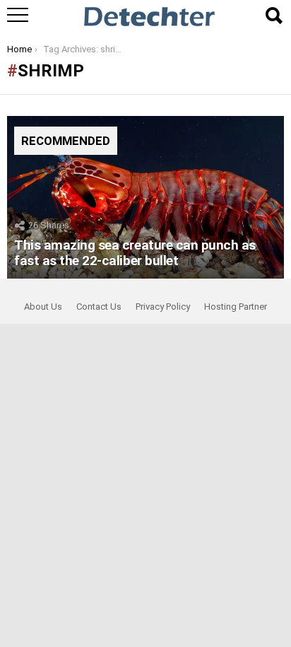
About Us (43, 306)
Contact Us (98, 306)
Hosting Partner (235, 306)
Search (273, 15)
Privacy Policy (163, 306)
